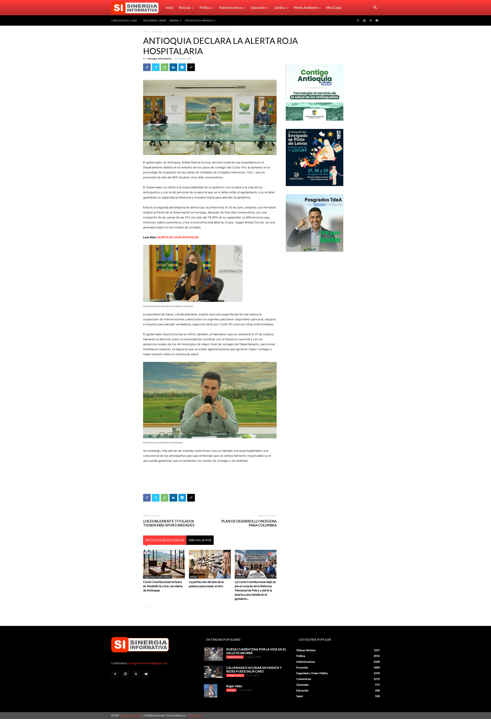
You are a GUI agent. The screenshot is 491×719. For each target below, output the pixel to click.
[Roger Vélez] (210, 691)
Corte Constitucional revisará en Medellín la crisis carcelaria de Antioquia (162, 586)
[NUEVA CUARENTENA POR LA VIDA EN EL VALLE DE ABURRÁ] (213, 654)
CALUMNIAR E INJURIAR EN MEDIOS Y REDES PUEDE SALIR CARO (254, 669)
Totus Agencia (194, 715)
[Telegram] (182, 67)
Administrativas (230, 8)
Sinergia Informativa (159, 58)
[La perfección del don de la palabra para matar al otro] (210, 564)
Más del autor (200, 540)
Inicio (169, 8)
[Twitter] (370, 20)
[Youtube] (377, 20)
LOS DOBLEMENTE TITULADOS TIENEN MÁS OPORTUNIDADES (168, 523)
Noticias (185, 8)
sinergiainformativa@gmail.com (148, 663)
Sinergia (174, 20)
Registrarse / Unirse (154, 20)
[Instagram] (364, 20)
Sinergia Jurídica (235, 675)
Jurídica (279, 8)
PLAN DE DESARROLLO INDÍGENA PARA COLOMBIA (249, 523)
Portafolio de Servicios (199, 20)
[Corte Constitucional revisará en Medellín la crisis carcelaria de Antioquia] (164, 564)
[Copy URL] (191, 67)
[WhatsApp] (164, 67)
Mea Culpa (333, 8)
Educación (258, 8)
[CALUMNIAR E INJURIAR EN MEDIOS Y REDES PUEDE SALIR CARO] (213, 672)
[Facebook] (358, 20)
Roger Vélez (234, 686)
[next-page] (151, 606)
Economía (240, 577)
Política (204, 8)
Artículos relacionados (164, 540)
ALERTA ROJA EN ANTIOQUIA (178, 237)
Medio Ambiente (306, 8)
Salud (168, 31)
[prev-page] (145, 606)
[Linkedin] (173, 67)
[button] (375, 8)
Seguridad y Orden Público (157, 577)
